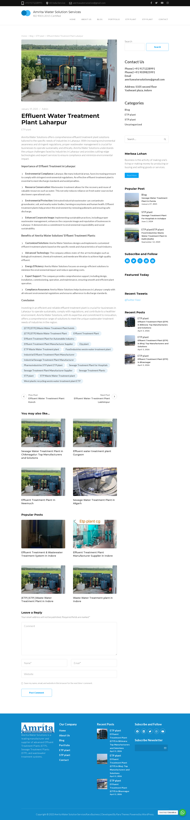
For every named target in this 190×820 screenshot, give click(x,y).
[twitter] (133, 260)
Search (128, 41)
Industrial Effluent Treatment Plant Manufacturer (49, 354)
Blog (99, 19)
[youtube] (162, 731)
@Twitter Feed (132, 299)
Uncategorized (133, 124)
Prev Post (46, 398)
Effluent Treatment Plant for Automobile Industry (49, 338)
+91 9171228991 (33, 2)
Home (72, 19)
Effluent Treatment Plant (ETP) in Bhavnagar (119, 787)
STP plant (147, 19)
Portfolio (114, 19)
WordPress (148, 814)
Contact (163, 19)
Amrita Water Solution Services (57, 12)
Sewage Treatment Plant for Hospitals (88, 365)
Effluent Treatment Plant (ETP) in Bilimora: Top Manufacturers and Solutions (153, 325)
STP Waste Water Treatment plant (57, 375)
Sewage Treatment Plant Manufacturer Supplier (48, 370)
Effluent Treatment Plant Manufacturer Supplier (48, 344)
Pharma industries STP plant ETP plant (43, 365)
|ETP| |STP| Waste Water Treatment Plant (45, 333)
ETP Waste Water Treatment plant (41, 349)
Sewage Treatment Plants (92, 370)
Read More (132, 175)
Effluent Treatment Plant (86, 333)
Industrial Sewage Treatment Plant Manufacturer (49, 359)
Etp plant (84, 344)
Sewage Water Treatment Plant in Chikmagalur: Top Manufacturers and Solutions (42, 454)
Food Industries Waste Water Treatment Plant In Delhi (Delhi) (154, 236)
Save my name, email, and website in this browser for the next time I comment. (58, 683)
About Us (86, 19)
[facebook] (127, 260)
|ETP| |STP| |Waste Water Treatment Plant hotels (49, 328)
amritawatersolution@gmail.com (89, 2)
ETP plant (131, 19)
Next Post (92, 398)
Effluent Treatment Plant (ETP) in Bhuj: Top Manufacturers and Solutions (153, 343)
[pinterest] (152, 260)
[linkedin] (146, 260)
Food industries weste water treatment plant (88, 349)
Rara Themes (122, 814)
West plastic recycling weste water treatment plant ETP (52, 381)
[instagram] (140, 260)
